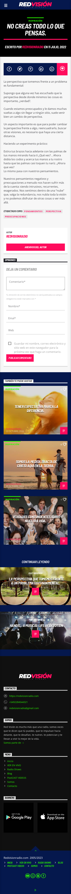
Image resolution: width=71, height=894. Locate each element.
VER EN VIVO (14, 765)
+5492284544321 (18, 702)
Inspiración (35, 20)
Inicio (10, 761)
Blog (9, 773)
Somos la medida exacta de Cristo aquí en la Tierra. (36, 463)
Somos (11, 781)
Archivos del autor (35, 247)
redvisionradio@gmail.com (24, 708)
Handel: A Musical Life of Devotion (36, 625)
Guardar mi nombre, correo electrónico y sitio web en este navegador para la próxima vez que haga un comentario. (40, 344)
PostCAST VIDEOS (16, 777)
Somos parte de (13, 742)
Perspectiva (53, 211)
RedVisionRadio (32, 47)
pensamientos (33, 211)
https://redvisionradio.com (24, 696)
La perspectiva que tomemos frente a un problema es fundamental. (36, 581)
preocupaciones (15, 216)
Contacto (12, 786)
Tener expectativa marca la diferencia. (36, 408)
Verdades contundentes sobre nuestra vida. (36, 519)
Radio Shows (14, 769)
